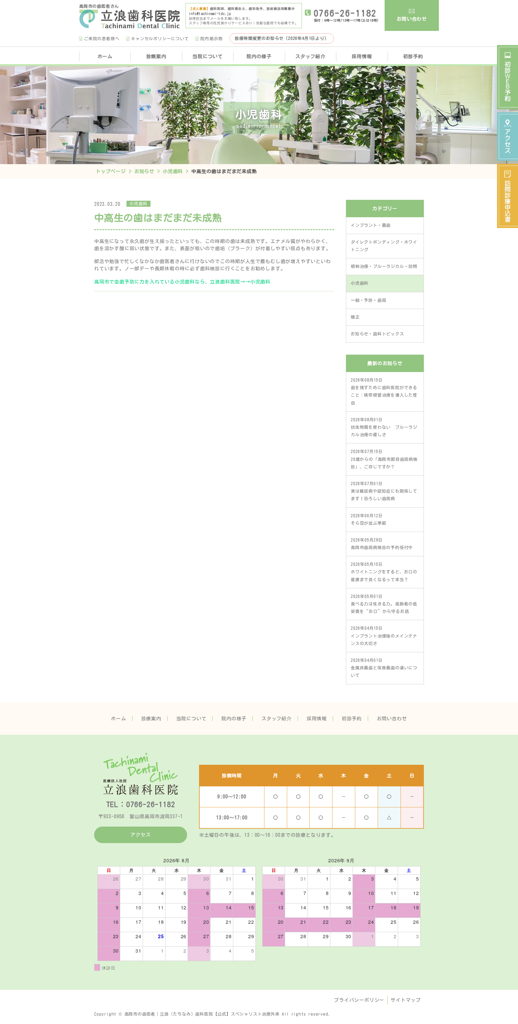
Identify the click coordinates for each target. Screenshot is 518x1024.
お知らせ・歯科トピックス (377, 334)
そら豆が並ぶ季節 (368, 519)
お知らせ (144, 171)
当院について (207, 56)
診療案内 (151, 718)
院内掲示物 (211, 39)
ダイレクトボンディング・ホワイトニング (384, 246)
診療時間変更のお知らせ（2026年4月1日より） (282, 38)
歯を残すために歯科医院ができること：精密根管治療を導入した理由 (384, 391)
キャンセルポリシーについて (160, 39)
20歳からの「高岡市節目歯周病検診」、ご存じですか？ (384, 459)
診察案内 (156, 56)
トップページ (111, 171)
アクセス (140, 834)
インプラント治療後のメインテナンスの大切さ (384, 635)
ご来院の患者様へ (101, 39)
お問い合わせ (412, 19)
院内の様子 (259, 56)
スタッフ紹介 (310, 56)
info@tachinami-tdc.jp (210, 13)
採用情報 (362, 56)
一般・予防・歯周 (368, 300)
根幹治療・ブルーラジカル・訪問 (384, 266)
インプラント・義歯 (371, 225)
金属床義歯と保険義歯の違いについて (384, 667)
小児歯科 (173, 171)
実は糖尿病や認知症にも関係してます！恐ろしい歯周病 (384, 491)
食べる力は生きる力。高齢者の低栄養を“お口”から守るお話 (384, 604)
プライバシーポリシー (359, 1000)
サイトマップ (406, 1000)
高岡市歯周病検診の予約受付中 (382, 544)
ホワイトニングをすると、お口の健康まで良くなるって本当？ (384, 571)
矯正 (355, 317)
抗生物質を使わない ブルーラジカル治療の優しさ (384, 427)
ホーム (104, 56)
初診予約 (413, 56)
